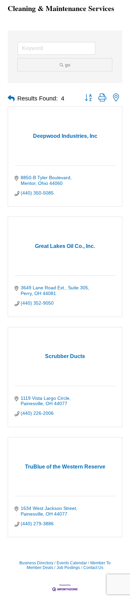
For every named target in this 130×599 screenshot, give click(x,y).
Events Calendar (72, 563)
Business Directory (36, 563)
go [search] (67, 64)
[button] (11, 98)
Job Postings (68, 567)
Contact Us (93, 567)
